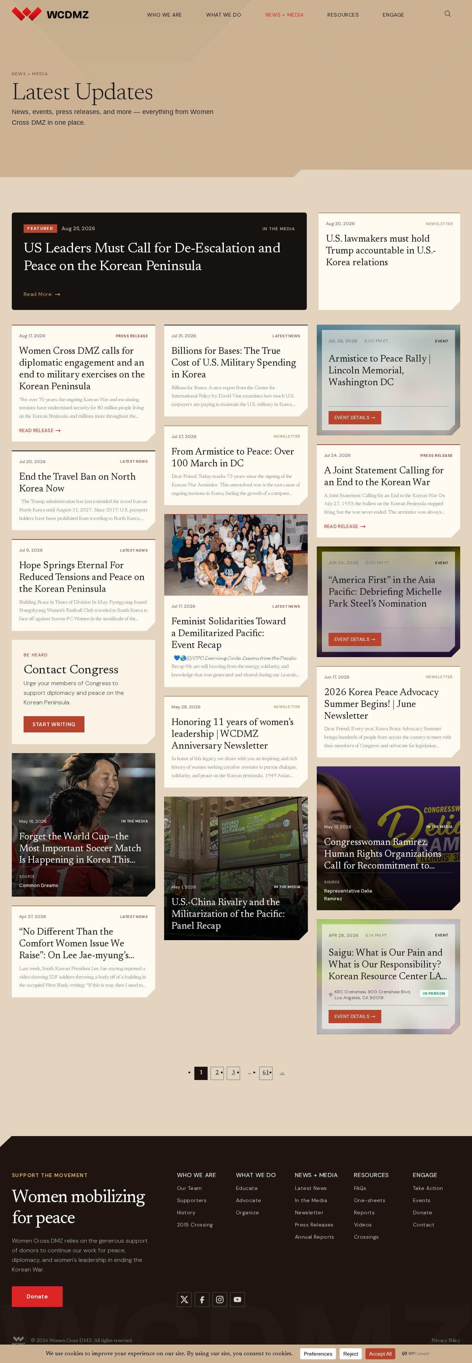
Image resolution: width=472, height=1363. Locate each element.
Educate (247, 1188)
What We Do (224, 14)
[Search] (447, 13)
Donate (37, 1296)
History (186, 1212)
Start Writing (54, 724)
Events (422, 1200)
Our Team (189, 1188)
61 (266, 1073)
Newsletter (309, 1212)
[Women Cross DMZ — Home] (50, 13)
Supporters (191, 1200)
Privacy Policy (445, 1340)
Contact (423, 1224)
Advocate (248, 1200)
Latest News (311, 1188)
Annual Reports (314, 1236)
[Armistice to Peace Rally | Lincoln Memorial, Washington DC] (388, 380)
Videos (363, 1224)
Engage (393, 14)
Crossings (366, 1236)
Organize (247, 1212)
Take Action (428, 1188)
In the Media (311, 1200)
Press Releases (314, 1224)
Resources (343, 14)
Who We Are (164, 14)
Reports (364, 1212)
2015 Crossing (195, 1224)
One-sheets (369, 1200)
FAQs (360, 1188)
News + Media (285, 14)
